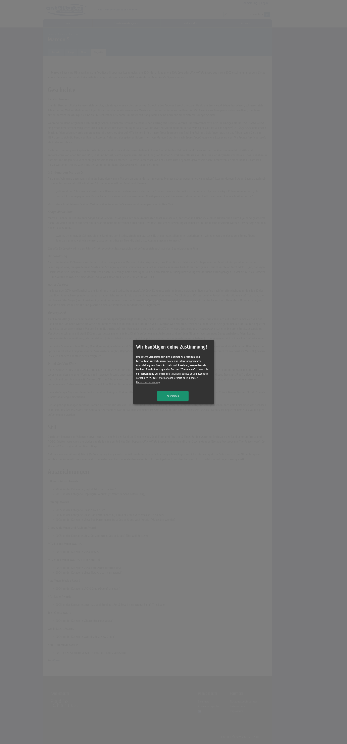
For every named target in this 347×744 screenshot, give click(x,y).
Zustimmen (173, 396)
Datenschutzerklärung (148, 382)
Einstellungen (173, 373)
